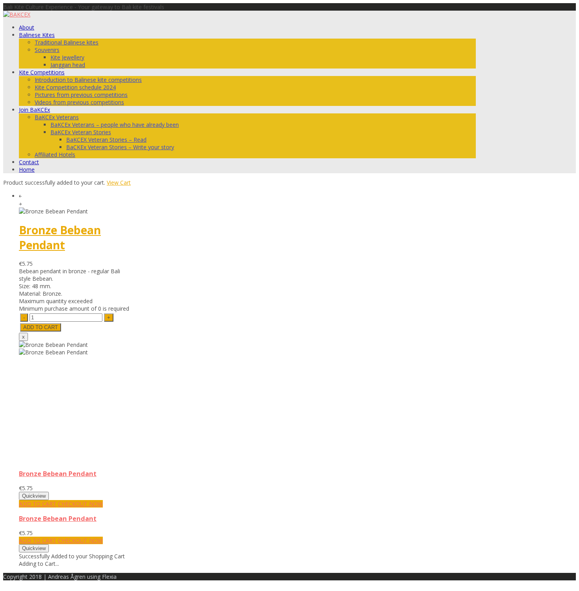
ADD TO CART (37, 504)
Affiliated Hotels (55, 154)
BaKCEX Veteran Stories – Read (106, 139)
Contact (29, 162)
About (26, 27)
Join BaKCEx (34, 109)
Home (27, 169)
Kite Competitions (42, 72)
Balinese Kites (37, 35)
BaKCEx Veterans (57, 117)
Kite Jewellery (67, 57)
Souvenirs (47, 50)
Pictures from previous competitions (81, 94)
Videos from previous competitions (79, 102)
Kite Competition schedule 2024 (75, 87)
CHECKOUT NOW (80, 504)
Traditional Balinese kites (66, 42)
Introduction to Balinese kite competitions (88, 79)
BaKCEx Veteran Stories (80, 132)
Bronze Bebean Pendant (60, 237)
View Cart (119, 182)
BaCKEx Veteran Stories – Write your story (120, 147)
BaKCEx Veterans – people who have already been (114, 124)
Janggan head (67, 65)
